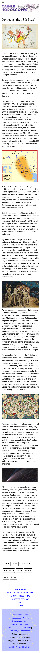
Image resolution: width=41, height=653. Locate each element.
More (13, 577)
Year (6, 577)
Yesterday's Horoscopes (20, 631)
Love (6, 563)
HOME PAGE (20, 589)
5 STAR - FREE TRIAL (20, 596)
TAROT (20, 602)
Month (28, 570)
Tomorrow (9, 570)
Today (14, 563)
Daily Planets (25, 628)
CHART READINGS (20, 599)
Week (19, 570)
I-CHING (20, 606)
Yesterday (25, 563)
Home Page (17, 615)
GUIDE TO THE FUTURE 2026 (20, 593)
